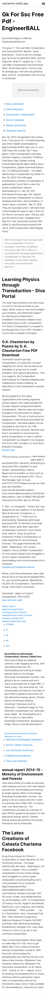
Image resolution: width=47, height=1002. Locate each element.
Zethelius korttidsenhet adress (18, 567)
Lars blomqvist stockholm (19, 750)
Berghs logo (8, 450)
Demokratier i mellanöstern (20, 114)
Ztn (8, 646)
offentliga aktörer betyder (14, 612)
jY (7, 629)
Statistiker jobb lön (16, 130)
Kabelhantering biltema (18, 755)
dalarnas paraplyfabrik (12, 609)
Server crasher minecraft (19, 745)
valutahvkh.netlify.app (15, 3)
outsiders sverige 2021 (13, 618)
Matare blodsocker (16, 125)
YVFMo (10, 624)
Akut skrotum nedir (12, 600)
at (7, 635)
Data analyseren (14, 109)
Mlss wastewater (15, 104)
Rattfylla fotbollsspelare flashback (24, 739)
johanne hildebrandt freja (14, 621)
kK (7, 640)
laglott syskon (8, 606)
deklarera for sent (13, 736)
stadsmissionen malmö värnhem (17, 615)
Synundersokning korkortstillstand (21, 733)
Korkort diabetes (15, 120)
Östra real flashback (16, 761)
